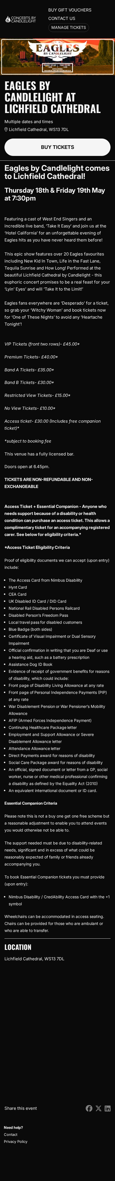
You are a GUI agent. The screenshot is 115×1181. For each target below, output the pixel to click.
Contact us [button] (61, 18)
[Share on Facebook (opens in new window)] (89, 1108)
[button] (15, 1134)
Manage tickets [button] (68, 27)
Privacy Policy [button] (15, 1141)
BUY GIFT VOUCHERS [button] (70, 10)
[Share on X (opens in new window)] (98, 1108)
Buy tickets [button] (57, 147)
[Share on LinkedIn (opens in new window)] (108, 1108)
